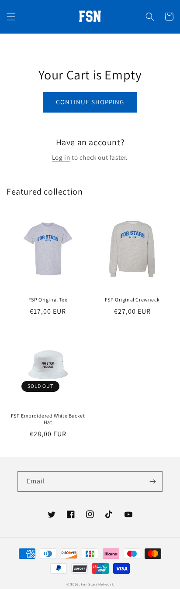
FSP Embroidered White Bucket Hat (48, 419)
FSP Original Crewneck (132, 299)
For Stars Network (97, 584)
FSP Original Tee (48, 299)
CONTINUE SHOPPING (90, 102)
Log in (61, 157)
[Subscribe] (152, 481)
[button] (11, 16)
